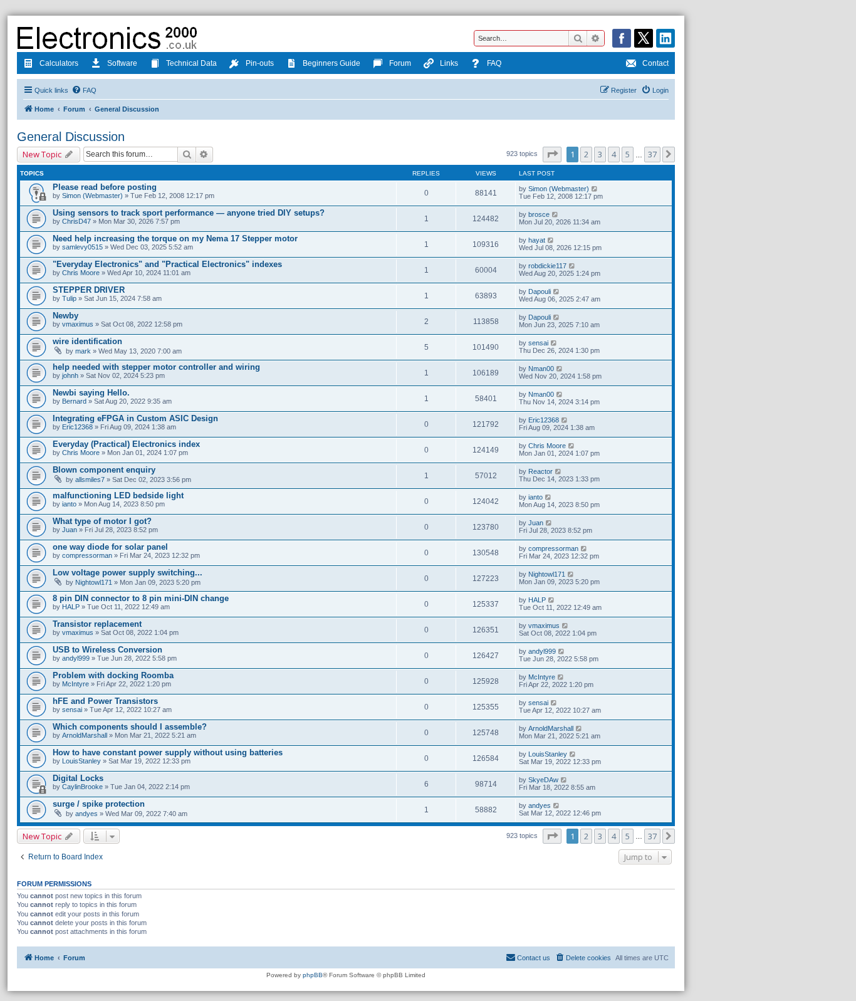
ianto (69, 504)
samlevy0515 (82, 247)
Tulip (69, 298)
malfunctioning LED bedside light (118, 495)
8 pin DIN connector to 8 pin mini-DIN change (141, 598)
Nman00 (541, 368)
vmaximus (77, 324)
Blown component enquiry (104, 469)
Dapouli (539, 291)
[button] (552, 154)
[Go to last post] (595, 188)
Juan (69, 529)
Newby (65, 315)
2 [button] (586, 154)
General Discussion (71, 137)
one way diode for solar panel (110, 547)
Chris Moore (81, 272)
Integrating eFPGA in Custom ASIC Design (135, 418)
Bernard (74, 401)
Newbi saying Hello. (91, 392)
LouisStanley (81, 761)
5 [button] (627, 154)
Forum (400, 63)
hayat (536, 240)
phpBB (313, 975)
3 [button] (600, 154)
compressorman (87, 555)
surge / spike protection (99, 804)
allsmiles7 (90, 479)
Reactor (540, 471)
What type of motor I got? (102, 521)
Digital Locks (78, 778)
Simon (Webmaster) (92, 195)
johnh (70, 375)
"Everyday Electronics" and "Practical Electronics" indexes (167, 264)
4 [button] (614, 154)
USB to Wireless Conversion (107, 649)
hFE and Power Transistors (105, 701)
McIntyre (75, 684)
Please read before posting (105, 187)
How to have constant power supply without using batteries (168, 752)
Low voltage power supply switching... (127, 572)
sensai (538, 343)
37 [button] (652, 154)
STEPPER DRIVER (89, 290)
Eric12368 (77, 427)
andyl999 (76, 658)
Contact (655, 63)
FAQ (494, 63)
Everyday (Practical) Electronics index (126, 444)
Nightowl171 (93, 582)
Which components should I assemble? (130, 726)
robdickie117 (547, 266)
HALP (71, 607)
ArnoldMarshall (84, 735)
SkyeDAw (543, 780)
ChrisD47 (76, 221)
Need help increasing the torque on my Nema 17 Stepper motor (175, 238)
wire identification (87, 341)
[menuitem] (84, 90)
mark (83, 351)
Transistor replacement (97, 624)
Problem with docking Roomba (113, 675)
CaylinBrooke (82, 786)
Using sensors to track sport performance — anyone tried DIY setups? (189, 212)
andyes (86, 813)
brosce (539, 214)
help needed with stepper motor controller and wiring (156, 367)
